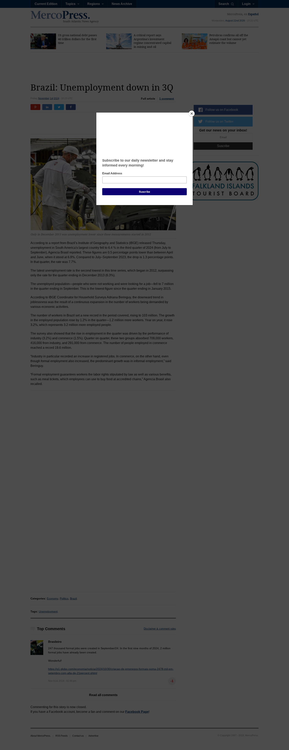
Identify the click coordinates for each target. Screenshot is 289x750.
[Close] (192, 114)
